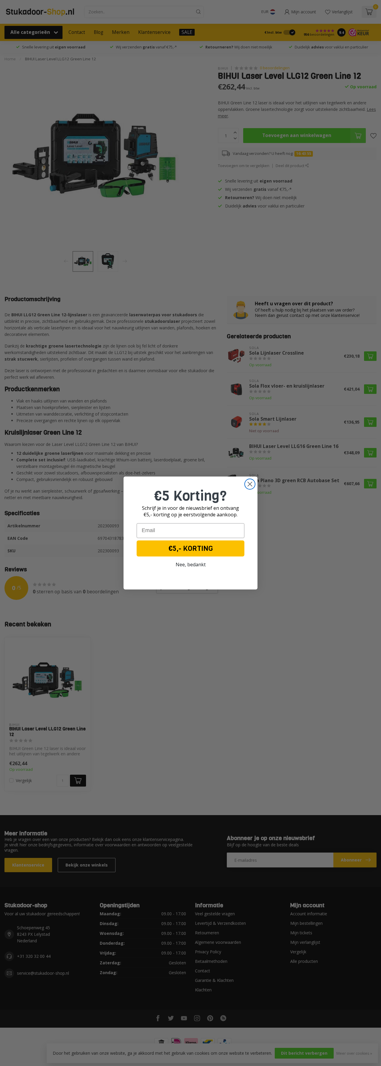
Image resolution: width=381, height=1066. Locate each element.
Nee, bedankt (191, 564)
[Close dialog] (250, 484)
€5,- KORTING (190, 548)
